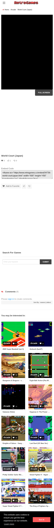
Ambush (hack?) (36, 349)
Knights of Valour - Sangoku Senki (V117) (19, 443)
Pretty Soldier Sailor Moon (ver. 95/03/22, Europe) (22, 475)
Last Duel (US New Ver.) (39, 443)
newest (42, 302)
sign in (11, 299)
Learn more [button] (9, 524)
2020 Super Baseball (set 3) (13, 349)
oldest (48, 302)
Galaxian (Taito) (9, 412)
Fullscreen (44, 93)
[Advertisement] (27, 125)
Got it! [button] (41, 520)
